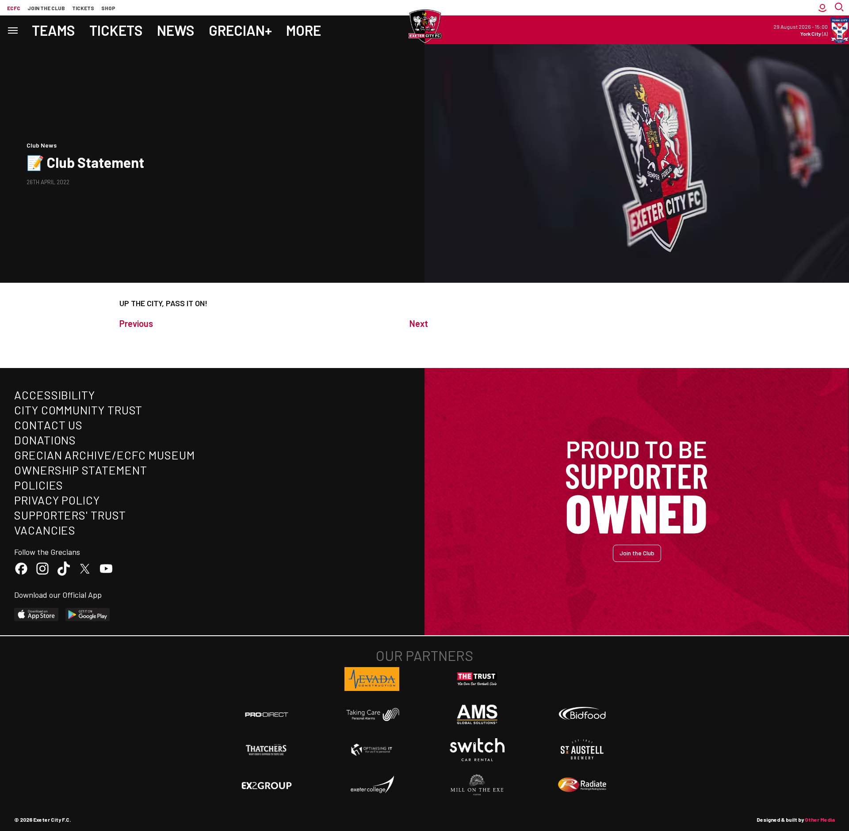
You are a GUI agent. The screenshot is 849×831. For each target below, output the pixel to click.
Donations (45, 440)
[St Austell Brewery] (582, 750)
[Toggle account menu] (822, 7)
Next (418, 323)
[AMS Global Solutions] (477, 714)
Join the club (46, 8)
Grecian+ (240, 30)
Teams (53, 30)
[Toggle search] (840, 7)
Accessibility (54, 395)
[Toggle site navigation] (12, 29)
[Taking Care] (371, 714)
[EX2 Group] (266, 785)
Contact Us (48, 425)
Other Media (820, 819)
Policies (38, 485)
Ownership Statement (80, 470)
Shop (108, 8)
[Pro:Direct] (266, 714)
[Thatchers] (266, 749)
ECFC (13, 8)
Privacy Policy (57, 500)
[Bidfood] (582, 714)
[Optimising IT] (371, 749)
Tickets (83, 8)
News (176, 30)
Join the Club (637, 553)
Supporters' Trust (70, 515)
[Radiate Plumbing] (582, 785)
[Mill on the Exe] (477, 785)
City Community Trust (78, 410)
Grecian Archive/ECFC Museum (104, 455)
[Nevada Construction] (371, 679)
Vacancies (45, 530)
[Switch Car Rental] (477, 749)
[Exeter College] (371, 785)
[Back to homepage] (424, 26)
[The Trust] (477, 679)
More (303, 30)
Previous (136, 323)
